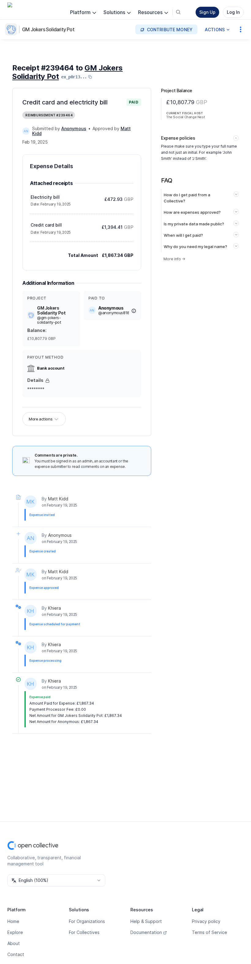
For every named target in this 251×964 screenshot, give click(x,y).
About (13, 943)
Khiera (54, 608)
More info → (174, 259)
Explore (15, 932)
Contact (15, 954)
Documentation (146, 932)
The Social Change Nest (185, 117)
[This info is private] (47, 380)
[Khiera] (30, 611)
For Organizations (87, 921)
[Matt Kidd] (30, 501)
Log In (233, 12)
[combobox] (56, 880)
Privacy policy (206, 921)
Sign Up (207, 12)
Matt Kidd (58, 498)
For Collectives (84, 932)
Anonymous (60, 535)
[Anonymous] (26, 131)
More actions (40, 418)
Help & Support (146, 921)
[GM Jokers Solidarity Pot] (12, 29)
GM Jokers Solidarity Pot (48, 29)
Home (13, 921)
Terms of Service (209, 932)
